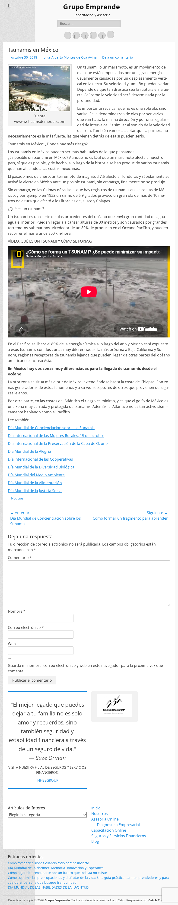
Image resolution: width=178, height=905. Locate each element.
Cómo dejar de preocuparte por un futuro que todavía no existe (57, 873)
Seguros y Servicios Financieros (118, 835)
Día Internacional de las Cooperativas (40, 459)
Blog (95, 841)
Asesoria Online (105, 819)
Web (12, 643)
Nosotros (99, 813)
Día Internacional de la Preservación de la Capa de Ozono (58, 443)
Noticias (17, 498)
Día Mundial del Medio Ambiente (36, 474)
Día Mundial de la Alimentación (35, 482)
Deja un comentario (117, 57)
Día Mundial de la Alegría (29, 451)
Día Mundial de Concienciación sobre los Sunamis (51, 427)
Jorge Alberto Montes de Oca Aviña (70, 57)
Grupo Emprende (91, 7)
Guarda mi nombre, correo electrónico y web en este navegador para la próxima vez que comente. (85, 668)
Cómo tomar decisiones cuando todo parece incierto (48, 863)
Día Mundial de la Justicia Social (35, 490)
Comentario (20, 557)
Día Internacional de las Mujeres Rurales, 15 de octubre (56, 435)
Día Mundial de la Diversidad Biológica (41, 467)
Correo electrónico (26, 627)
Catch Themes (159, 900)
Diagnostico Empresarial (118, 824)
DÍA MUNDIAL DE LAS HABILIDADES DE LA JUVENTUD (48, 887)
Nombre (16, 611)
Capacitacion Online (108, 830)
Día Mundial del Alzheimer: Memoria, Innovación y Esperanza (56, 868)
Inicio (96, 808)
